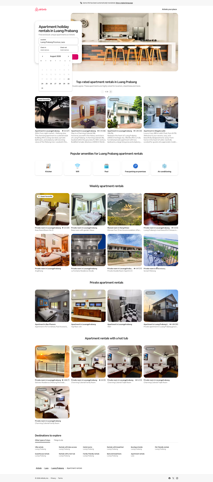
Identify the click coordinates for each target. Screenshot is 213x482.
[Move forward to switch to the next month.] (68, 56)
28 (60, 84)
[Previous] (102, 91)
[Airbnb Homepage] (40, 9)
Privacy (53, 478)
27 (55, 84)
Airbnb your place (169, 9)
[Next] (110, 91)
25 (47, 84)
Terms (60, 478)
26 (51, 84)
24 (42, 84)
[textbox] (48, 50)
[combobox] (58, 42)
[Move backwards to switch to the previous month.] (42, 56)
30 (68, 84)
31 (42, 88)
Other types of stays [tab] (42, 440)
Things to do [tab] (58, 440)
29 (64, 84)
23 (68, 79)
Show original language (124, 3)
